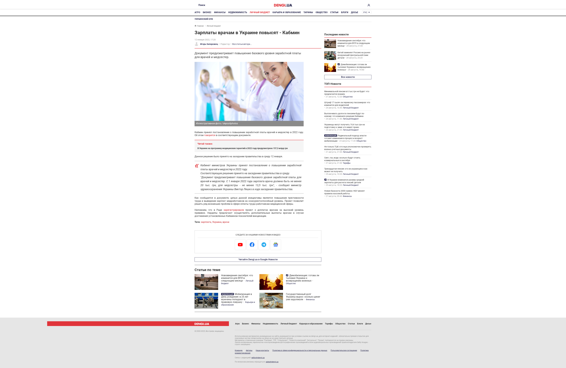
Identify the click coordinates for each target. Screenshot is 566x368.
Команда (238, 350)
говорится (209, 135)
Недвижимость (237, 12)
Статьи (334, 12)
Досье (354, 12)
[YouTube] (240, 244)
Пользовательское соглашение (344, 350)
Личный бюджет (260, 12)
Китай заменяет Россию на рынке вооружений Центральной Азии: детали (354, 55)
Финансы (220, 12)
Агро (197, 12)
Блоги (344, 12)
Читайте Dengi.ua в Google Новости (258, 259)
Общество (322, 12)
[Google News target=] (275, 244)
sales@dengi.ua (272, 362)
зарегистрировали (234, 210)
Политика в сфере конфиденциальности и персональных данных (299, 350)
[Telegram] (263, 244)
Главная (200, 26)
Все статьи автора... (242, 44)
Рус (365, 12)
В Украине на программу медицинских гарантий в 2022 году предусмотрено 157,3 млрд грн (243, 148)
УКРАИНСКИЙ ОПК (204, 19)
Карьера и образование (287, 12)
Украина (217, 222)
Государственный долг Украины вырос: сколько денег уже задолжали (303, 297)
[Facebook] (252, 244)
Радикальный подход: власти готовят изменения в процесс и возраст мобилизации (345, 138)
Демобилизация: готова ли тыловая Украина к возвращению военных (302, 278)
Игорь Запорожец (209, 44)
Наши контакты (262, 350)
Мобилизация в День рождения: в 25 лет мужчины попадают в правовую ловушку (236, 298)
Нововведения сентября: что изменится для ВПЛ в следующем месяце (237, 278)
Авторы (249, 350)
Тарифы (308, 12)
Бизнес (207, 12)
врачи (226, 222)
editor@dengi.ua (258, 358)
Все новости (348, 77)
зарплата (206, 222)
